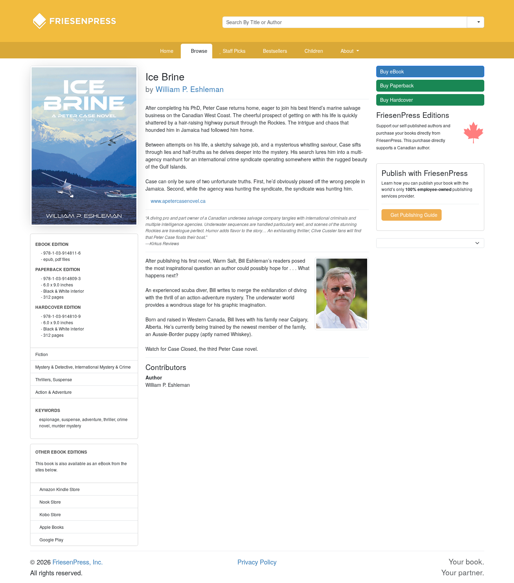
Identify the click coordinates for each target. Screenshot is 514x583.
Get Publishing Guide (413, 214)
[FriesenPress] (79, 20)
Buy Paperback (397, 85)
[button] (347, 51)
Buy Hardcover (397, 99)
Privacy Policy (257, 561)
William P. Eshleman (190, 89)
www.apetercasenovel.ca (178, 200)
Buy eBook (392, 71)
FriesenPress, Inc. (77, 561)
